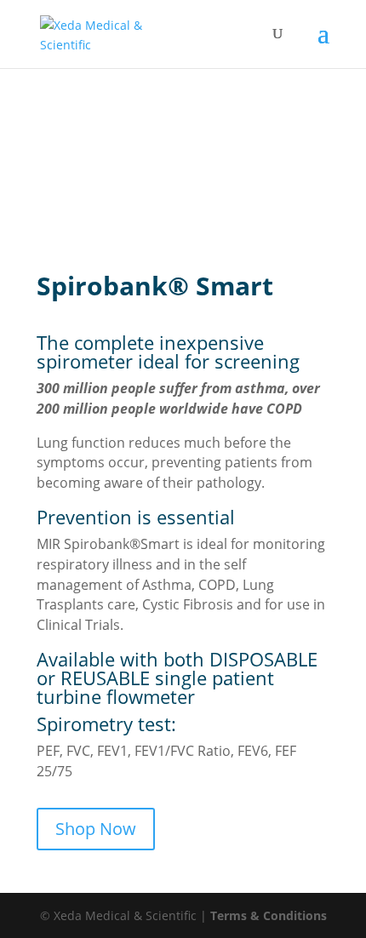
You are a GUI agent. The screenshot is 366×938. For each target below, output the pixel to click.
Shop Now (95, 828)
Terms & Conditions (268, 915)
